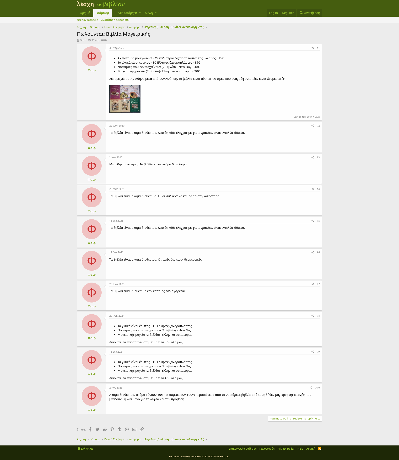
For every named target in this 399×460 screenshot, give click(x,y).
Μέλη (149, 13)
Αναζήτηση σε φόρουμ (115, 20)
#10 (317, 387)
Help (300, 448)
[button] (140, 13)
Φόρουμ (102, 13)
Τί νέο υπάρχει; (126, 13)
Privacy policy (286, 448)
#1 (318, 48)
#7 (318, 284)
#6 (318, 252)
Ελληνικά (86, 448)
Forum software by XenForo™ (199, 456)
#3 (318, 157)
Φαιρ (83, 40)
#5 (318, 221)
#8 (318, 315)
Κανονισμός (267, 448)
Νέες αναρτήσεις (87, 20)
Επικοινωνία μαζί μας (242, 448)
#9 (318, 351)
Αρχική (85, 13)
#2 (318, 125)
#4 (318, 189)
